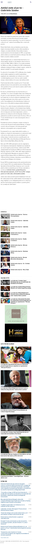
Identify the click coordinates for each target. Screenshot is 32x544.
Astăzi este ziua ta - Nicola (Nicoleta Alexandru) (19, 258)
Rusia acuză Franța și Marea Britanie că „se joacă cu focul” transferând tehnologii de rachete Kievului (16, 528)
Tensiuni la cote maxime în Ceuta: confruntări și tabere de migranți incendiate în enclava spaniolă (15, 533)
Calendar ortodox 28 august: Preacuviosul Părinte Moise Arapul (13, 509)
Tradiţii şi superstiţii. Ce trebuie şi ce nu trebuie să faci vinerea (13, 505)
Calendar (11, 344)
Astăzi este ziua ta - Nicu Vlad (20, 269)
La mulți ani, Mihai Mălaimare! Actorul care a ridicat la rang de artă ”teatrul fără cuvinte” (20, 294)
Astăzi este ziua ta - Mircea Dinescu (19, 245)
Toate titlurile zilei (5, 537)
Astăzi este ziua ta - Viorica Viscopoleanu (19, 215)
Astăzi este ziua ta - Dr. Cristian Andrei (20, 264)
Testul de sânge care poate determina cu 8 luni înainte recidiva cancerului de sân (14, 513)
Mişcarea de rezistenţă (16, 2)
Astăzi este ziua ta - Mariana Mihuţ (19, 252)
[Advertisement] (16, 199)
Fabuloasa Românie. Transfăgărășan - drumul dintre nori (14, 477)
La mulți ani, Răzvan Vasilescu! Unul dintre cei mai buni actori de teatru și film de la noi (16, 455)
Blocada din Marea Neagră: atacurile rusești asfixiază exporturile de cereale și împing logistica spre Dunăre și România (15, 501)
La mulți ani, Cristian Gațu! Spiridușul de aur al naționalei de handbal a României (20, 282)
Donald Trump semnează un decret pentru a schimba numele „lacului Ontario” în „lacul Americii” (14, 522)
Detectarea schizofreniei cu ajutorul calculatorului (12, 517)
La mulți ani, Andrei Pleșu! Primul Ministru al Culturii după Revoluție (21, 287)
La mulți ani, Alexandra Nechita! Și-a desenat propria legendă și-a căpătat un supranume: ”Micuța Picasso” (21, 301)
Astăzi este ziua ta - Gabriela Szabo (19, 221)
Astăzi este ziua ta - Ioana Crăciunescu (18, 233)
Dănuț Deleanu (13, 13)
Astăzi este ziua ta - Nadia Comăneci (18, 239)
